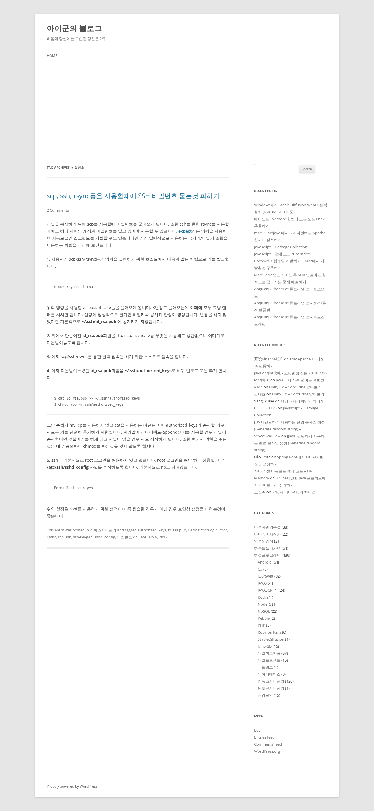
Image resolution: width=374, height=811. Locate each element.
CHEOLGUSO (265, 408)
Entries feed (264, 737)
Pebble (264, 618)
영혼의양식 (263, 541)
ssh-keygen (83, 537)
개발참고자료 (269, 653)
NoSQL (264, 611)
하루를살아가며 (267, 548)
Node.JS (264, 604)
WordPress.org (267, 751)
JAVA (262, 583)
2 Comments (58, 210)
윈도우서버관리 (271, 688)
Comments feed (268, 744)
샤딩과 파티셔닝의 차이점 (302, 401)
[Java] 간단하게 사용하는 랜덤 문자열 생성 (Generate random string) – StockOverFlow (289, 429)
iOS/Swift (265, 576)
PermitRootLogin (203, 530)
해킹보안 (265, 695)
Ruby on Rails (269, 632)
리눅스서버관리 (103, 530)
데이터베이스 (269, 674)
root (223, 530)
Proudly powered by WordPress (72, 786)
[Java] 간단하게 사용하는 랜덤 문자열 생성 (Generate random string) (289, 443)
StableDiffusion (271, 639)
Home (52, 55)
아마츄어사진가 (267, 534)
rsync (51, 537)
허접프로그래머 (267, 555)
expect (185, 231)
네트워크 (265, 667)
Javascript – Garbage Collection (280, 247)
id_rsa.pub (177, 530)
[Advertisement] (187, 106)
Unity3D (265, 646)
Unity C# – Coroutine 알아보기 (295, 387)
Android (265, 562)
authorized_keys (152, 530)
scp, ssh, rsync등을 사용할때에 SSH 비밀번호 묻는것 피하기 (133, 195)
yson (258, 387)
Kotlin (263, 597)
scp (61, 537)
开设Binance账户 (268, 359)
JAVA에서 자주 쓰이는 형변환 (300, 380)
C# (260, 569)
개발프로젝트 (269, 660)
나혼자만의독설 (267, 527)
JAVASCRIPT (268, 590)
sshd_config (104, 537)
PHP (261, 625)
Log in (259, 730)
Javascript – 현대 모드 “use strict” (282, 254)
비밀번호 (124, 537)
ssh (68, 537)
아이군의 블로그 (74, 28)
